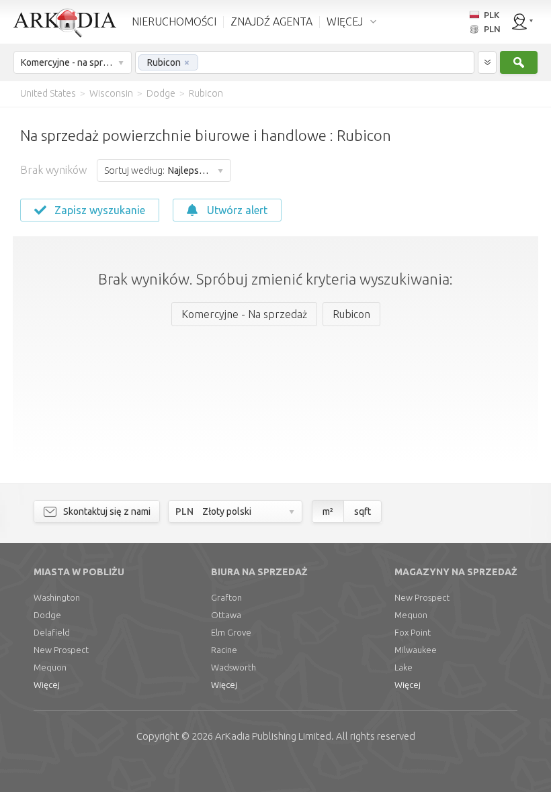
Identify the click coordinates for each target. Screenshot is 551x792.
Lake (403, 667)
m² (328, 511)
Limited (273, 736)
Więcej (47, 684)
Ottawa (226, 615)
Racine (224, 649)
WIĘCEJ (345, 21)
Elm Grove (231, 632)
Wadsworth (233, 667)
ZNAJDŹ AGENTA (271, 21)
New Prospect (61, 649)
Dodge (47, 615)
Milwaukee (415, 649)
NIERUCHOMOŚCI (174, 21)
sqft (362, 511)
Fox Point (412, 632)
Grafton (226, 597)
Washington (57, 597)
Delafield (52, 632)
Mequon (50, 667)
